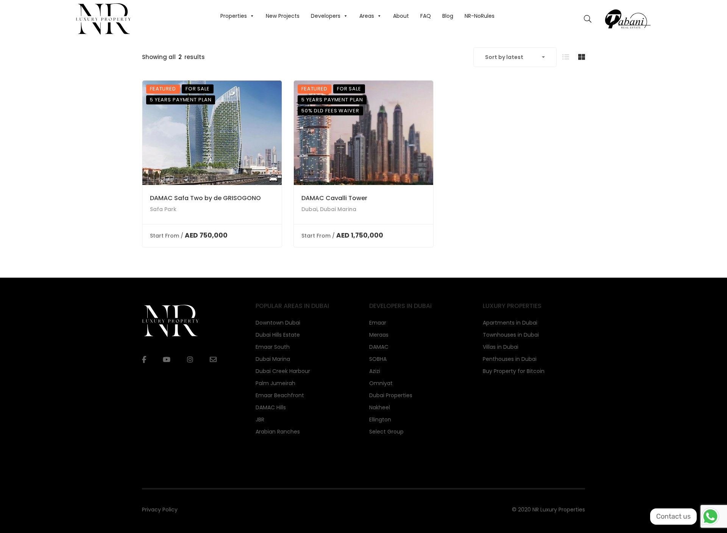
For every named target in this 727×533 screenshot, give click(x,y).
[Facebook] (144, 359)
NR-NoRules (480, 16)
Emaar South (273, 347)
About (401, 16)
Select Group (386, 431)
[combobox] (515, 57)
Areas (366, 16)
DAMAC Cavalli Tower (334, 198)
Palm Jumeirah (275, 383)
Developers (325, 16)
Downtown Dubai (278, 322)
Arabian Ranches (278, 431)
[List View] (565, 57)
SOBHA (378, 359)
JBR (260, 419)
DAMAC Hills (271, 407)
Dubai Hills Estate (278, 335)
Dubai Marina (273, 359)
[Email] (213, 359)
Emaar (377, 322)
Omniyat (381, 383)
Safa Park (163, 209)
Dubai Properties (390, 395)
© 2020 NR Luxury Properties (548, 509)
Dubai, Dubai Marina (328, 209)
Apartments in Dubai (510, 322)
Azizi (374, 371)
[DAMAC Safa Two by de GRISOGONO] (212, 133)
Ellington (380, 419)
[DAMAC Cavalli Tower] (363, 133)
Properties (233, 16)
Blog (447, 16)
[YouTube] (166, 359)
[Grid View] (581, 57)
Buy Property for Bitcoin (513, 371)
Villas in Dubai (500, 347)
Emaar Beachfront (280, 395)
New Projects (283, 16)
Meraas (378, 335)
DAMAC (378, 347)
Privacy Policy (160, 509)
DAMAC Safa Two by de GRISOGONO (205, 198)
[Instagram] (190, 359)
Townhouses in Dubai (511, 335)
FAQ (425, 16)
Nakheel (379, 407)
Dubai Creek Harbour (283, 371)
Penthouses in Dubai (510, 359)
